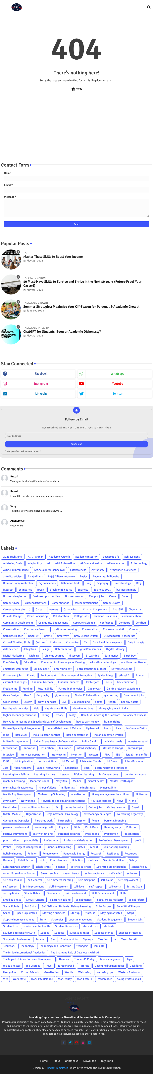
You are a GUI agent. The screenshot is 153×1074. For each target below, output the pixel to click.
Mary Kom (62, 781)
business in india (126, 589)
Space (6, 913)
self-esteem (10, 886)
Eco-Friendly (10, 662)
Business (82, 589)
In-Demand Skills (136, 728)
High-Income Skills (56, 708)
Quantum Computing (58, 847)
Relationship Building (116, 847)
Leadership (71, 768)
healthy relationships (15, 708)
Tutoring (84, 965)
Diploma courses (54, 655)
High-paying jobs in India (113, 708)
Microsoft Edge (47, 787)
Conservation (11, 629)
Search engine (49, 873)
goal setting (111, 695)
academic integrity (86, 556)
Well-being (84, 972)
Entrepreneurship (121, 669)
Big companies (47, 583)
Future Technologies (70, 688)
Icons (107, 728)
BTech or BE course (61, 589)
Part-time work (44, 820)
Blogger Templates (57, 1068)
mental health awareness (18, 787)
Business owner (74, 596)
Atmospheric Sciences (123, 570)
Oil (57, 807)
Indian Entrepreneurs (15, 741)
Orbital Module (12, 814)
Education (30, 662)
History (59, 715)
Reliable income (12, 853)
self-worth (115, 886)
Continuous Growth (35, 629)
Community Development (18, 622)
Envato (31, 675)
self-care (132, 873)
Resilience (113, 853)
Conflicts (141, 622)
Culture (40, 642)
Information (10, 748)
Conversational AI (113, 629)
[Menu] (5, 7)
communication (131, 616)
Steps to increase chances (18, 919)
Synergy (88, 939)
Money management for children (111, 794)
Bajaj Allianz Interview (61, 576)
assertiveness (78, 570)
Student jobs (135, 919)
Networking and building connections (62, 801)
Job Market (67, 761)
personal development (16, 827)
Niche (132, 801)
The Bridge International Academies (24, 952)
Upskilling (136, 965)
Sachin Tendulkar (113, 860)
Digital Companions (89, 649)
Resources (131, 853)
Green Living (10, 702)
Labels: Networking (48, 768)
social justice (84, 899)
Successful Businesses (16, 939)
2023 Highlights (13, 556)
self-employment (128, 880)
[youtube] (76, 1042)
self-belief (115, 873)
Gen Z (27, 695)
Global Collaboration (87, 695)
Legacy (64, 774)
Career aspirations (35, 603)
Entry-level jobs (12, 675)
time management (111, 959)
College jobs (81, 616)
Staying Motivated (111, 913)
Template (99, 946)
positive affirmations (15, 833)
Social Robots (11, 906)
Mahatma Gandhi (40, 781)
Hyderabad (92, 728)
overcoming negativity (130, 814)
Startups (90, 913)
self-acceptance (94, 873)
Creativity (63, 636)
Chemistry (135, 609)
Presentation (131, 833)
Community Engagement (53, 622)
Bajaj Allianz (35, 576)
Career (125, 596)
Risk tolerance (58, 860)
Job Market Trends (90, 761)
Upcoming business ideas (109, 965)
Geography (42, 695)
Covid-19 (33, 636)
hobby (72, 715)
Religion (32, 853)
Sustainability (69, 939)
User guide (9, 972)
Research (96, 853)
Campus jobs (96, 596)
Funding (27, 688)
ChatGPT (118, 609)
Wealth (69, 972)
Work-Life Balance (42, 979)
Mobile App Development (17, 794)
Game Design (11, 695)
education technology (103, 662)
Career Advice (11, 603)
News (120, 801)
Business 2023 (102, 589)
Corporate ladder (13, 636)
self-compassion (13, 880)
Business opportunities (46, 596)
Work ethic (19, 979)
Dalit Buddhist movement (107, 642)
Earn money (111, 655)
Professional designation (78, 840)
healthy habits (129, 702)
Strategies (57, 919)
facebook (41, 374)
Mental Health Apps (121, 781)
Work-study (65, 979)
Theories (64, 959)
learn (86, 768)
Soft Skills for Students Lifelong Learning (66, 906)
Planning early (112, 827)
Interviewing (58, 754)
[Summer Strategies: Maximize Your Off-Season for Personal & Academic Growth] (11, 309)
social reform (136, 899)
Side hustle (53, 893)
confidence (106, 622)
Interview (8, 754)
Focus (108, 682)
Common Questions (105, 616)
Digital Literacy (115, 649)
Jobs (5, 768)
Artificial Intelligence (16, 570)
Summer (40, 939)
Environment (48, 675)
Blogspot (8, 589)
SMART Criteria (35, 899)
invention (76, 754)
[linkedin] (89, 1042)
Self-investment (58, 886)
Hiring (45, 715)
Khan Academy (22, 768)
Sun (53, 939)
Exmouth (141, 675)
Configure (124, 622)
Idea (118, 728)
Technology (27, 946)
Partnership (65, 820)
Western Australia (129, 972)
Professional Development (114, 840)
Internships (135, 748)
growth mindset (47, 702)
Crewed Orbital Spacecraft (119, 636)
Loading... (70, 1002)
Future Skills (45, 688)
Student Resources (66, 926)
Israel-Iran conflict (137, 754)
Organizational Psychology (62, 814)
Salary (133, 860)
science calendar (81, 866)
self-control (35, 880)
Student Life (10, 926)
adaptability (35, 563)
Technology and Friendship (55, 946)
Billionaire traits (70, 583)
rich (42, 860)
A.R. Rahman (35, 556)
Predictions (92, 833)
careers (53, 609)
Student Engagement (109, 919)
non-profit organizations (36, 807)
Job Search (112, 761)
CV (85, 642)
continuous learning (65, 629)
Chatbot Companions (95, 609)
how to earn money (87, 721)
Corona (133, 629)
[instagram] (82, 1042)
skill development (75, 893)
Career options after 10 (16, 609)
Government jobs (134, 695)
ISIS (118, 754)
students (109, 926)
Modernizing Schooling (51, 794)
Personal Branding (115, 820)
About (56, 1061)
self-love (79, 886)
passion (81, 820)
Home (76, 89)
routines (93, 860)
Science (61, 866)
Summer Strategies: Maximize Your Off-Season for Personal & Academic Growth (81, 307)
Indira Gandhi (90, 741)
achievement (132, 556)
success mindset (79, 932)
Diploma (34, 655)
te (115, 939)
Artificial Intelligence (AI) (49, 570)
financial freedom (42, 682)
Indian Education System (109, 735)
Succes (44, 932)
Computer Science (84, 622)
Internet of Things (112, 748)
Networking (28, 801)
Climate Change (12, 616)
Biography (102, 583)
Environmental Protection (76, 675)
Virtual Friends (30, 972)
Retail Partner (26, 860)
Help (36, 708)
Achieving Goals (12, 563)
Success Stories (103, 932)
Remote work (50, 853)
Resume (8, 860)
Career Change (60, 603)
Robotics (77, 860)
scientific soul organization (19, 873)
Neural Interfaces (100, 801)
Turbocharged (66, 965)
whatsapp (117, 374)
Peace (95, 820)
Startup (75, 913)
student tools (90, 926)
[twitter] (70, 1042)
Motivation (142, 794)
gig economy (62, 695)
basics (83, 576)
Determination (63, 649)
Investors (93, 754)
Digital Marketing (13, 655)
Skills (123, 893)
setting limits (11, 893)
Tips (129, 959)
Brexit (40, 589)
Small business (12, 899)
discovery (74, 655)
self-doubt (107, 880)
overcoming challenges (97, 814)
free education (125, 682)
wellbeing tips (104, 972)
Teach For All (129, 939)
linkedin (41, 394)
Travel (48, 965)
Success (59, 932)
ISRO (6, 761)
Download (89, 1061)
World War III (84, 979)
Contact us (71, 1061)
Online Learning (116, 807)
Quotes (80, 847)
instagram (41, 384)
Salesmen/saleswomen (16, 866)
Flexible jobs (92, 682)
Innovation (29, 748)
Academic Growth (59, 556)
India (6, 735)
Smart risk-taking (60, 899)
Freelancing (10, 688)
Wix (5, 979)
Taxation (103, 939)
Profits (7, 847)
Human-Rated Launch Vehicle (63, 728)
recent (94, 847)
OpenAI (136, 807)
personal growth (44, 827)
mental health (96, 781)
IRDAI (107, 754)
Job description (47, 761)
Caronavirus (71, 609)
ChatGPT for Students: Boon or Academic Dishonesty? (62, 332)
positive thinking (43, 833)
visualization (51, 972)
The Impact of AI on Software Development (28, 959)
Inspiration (47, 748)
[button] (149, 7)
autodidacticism (12, 576)
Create (48, 636)
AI (48, 563)
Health (112, 702)
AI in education (116, 563)
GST (64, 702)
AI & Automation (65, 563)
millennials (68, 787)
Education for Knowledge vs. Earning (63, 662)
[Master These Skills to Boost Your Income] (11, 259)
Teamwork (9, 946)
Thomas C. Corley (84, 959)
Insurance (65, 748)
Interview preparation (32, 754)
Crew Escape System (86, 636)
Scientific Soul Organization (104, 1068)
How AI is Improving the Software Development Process (113, 715)
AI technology (139, 563)
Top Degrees (33, 965)
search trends (71, 873)
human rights (112, 721)
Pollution (131, 827)
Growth (28, 702)
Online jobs (95, 807)
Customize (72, 642)
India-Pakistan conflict (46, 735)
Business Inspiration (15, 596)
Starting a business (53, 913)
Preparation (111, 833)
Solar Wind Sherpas (128, 906)
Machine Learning (14, 781)
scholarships (43, 866)
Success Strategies (130, 932)
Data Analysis (136, 642)
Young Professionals (129, 979)
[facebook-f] (63, 1042)
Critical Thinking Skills (16, 642)
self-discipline (86, 880)
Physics (63, 827)
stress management (80, 919)
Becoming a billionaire (106, 576)
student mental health (36, 926)
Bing (88, 583)
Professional (51, 840)
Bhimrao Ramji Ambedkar (18, 583)
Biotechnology (122, 583)
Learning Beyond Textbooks (111, 768)
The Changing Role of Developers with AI (75, 952)
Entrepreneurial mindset (91, 669)
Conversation (90, 629)
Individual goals (113, 741)
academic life (111, 556)
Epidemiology (105, 675)
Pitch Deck (91, 827)
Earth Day (130, 655)
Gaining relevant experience (123, 688)
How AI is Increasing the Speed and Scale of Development (37, 721)
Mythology (9, 801)
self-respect (96, 886)
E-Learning (92, 655)
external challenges (14, 682)
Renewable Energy (74, 853)
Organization (33, 814)
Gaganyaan (94, 688)
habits (98, 702)
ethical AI (124, 675)
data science (10, 649)
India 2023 (21, 735)
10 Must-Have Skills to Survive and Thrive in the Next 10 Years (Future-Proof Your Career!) (82, 284)
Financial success (68, 682)
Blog (138, 583)
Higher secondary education (19, 715)
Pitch (77, 827)
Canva (112, 596)
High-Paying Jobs (83, 708)
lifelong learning (84, 774)
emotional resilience (133, 662)
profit (138, 840)
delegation (30, 649)
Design (45, 649)
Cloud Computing (37, 616)
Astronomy (97, 570)
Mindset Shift (108, 787)
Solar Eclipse (103, 906)
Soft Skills (30, 906)
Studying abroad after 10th (19, 932)
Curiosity (55, 642)
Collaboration (61, 616)
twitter (118, 394)
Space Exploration (26, 913)
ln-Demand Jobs (108, 774)
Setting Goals (134, 886)
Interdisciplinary (86, 748)
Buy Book (107, 1061)
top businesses (12, 965)
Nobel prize (10, 807)
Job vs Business (134, 761)
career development (86, 603)
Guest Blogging (81, 702)
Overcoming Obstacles (16, 820)
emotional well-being (15, 669)
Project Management (28, 847)
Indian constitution (77, 735)
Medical (77, 781)
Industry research (138, 741)
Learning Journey (44, 774)
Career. (40, 609)
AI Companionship (91, 563)
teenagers (82, 946)
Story (42, 919)
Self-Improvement (33, 886)
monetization (78, 794)
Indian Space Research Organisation (55, 741)
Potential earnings (69, 833)
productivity (31, 840)
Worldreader (104, 979)
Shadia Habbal (32, 893)
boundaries (25, 589)
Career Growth (111, 603)
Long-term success (135, 774)
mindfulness (87, 787)
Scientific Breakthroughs (111, 866)
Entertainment (63, 669)
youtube (117, 384)
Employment (41, 669)
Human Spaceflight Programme (21, 728)
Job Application (23, 761)
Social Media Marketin (110, 899)
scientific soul (139, 866)
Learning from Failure (16, 774)
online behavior (74, 807)
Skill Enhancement (102, 893)
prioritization (11, 840)
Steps (130, 913)
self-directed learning (60, 880)
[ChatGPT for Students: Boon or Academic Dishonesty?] (11, 334)
